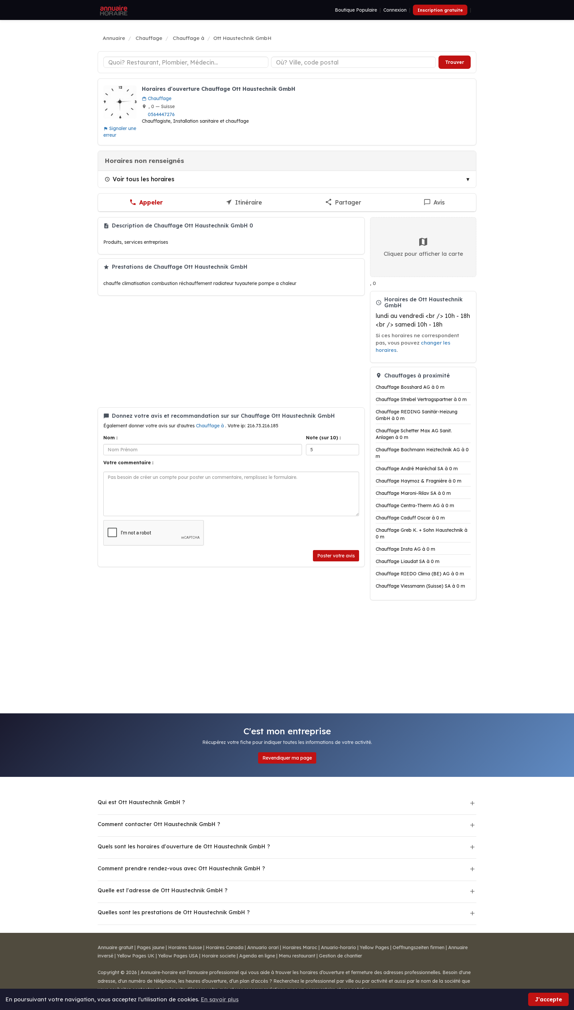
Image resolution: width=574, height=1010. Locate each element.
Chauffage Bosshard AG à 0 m (410, 387)
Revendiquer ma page (287, 758)
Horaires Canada (224, 947)
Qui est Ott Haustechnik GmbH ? (141, 802)
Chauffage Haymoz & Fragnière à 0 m (418, 481)
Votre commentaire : (128, 463)
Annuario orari (263, 947)
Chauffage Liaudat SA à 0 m (407, 561)
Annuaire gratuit (115, 947)
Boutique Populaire (356, 10)
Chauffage (158, 98)
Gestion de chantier (340, 956)
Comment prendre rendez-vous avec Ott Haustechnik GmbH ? (181, 868)
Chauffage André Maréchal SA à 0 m (417, 469)
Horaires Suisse (185, 947)
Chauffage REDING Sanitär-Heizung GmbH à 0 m (416, 415)
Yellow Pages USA (178, 956)
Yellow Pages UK (135, 956)
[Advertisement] (231, 351)
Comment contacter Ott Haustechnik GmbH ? (159, 824)
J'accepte (548, 999)
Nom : (110, 438)
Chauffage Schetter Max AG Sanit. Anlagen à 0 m (414, 434)
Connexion (395, 10)
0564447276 (161, 114)
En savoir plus (220, 999)
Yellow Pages (374, 947)
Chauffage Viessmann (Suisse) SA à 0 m (420, 586)
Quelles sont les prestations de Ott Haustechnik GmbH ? (174, 912)
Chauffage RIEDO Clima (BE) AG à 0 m (420, 574)
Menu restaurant (297, 956)
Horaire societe (219, 956)
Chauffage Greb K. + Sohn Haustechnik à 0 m (421, 533)
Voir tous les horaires (143, 179)
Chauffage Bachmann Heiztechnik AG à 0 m (422, 453)
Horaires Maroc (299, 947)
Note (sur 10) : (323, 438)
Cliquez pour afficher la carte (423, 253)
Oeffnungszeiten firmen (418, 947)
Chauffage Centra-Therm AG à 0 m (415, 505)
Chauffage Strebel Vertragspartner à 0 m (421, 399)
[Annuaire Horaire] (113, 10)
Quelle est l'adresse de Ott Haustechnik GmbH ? (163, 890)
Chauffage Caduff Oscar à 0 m (410, 518)
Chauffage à (210, 426)
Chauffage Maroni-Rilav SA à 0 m (413, 493)
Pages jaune (150, 947)
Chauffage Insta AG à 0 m (405, 549)
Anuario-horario (338, 947)
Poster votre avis (336, 556)
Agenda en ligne (257, 956)
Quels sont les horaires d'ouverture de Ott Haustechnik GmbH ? (184, 846)
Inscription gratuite (440, 10)
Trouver (454, 62)
